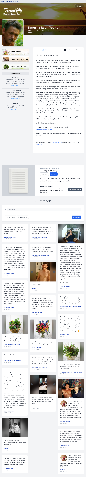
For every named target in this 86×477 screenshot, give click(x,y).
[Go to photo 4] (72, 397)
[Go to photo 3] (71, 397)
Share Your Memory (75, 189)
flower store (39, 144)
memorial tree (57, 142)
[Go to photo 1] (69, 397)
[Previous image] (32, 272)
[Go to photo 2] (70, 397)
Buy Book (53, 174)
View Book (44, 174)
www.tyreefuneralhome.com (45, 129)
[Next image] (54, 272)
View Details (15, 85)
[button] (14, 324)
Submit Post (76, 217)
